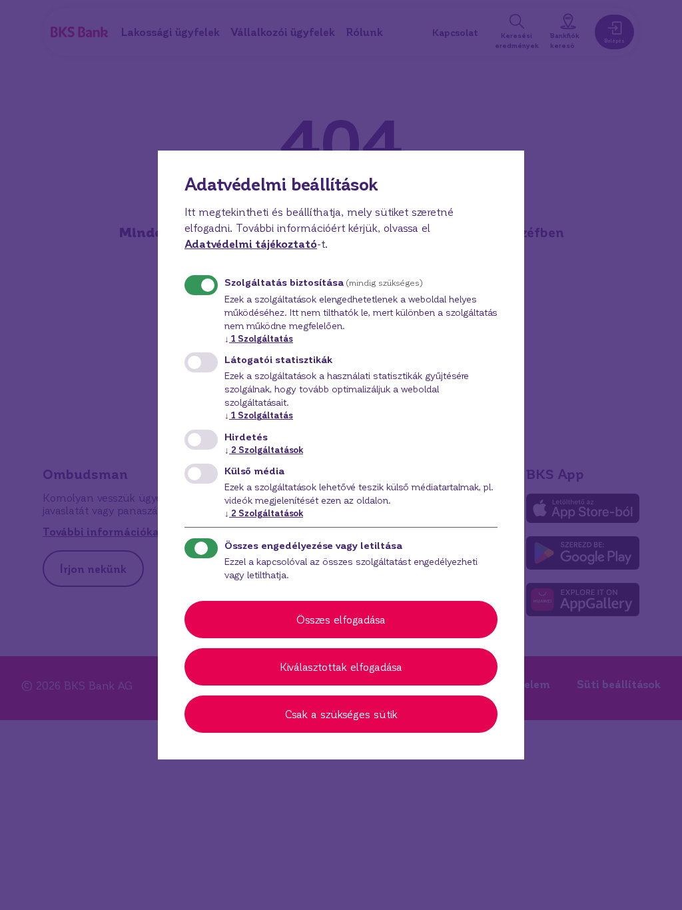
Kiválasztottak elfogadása (341, 666)
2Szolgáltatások (263, 449)
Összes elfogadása (341, 619)
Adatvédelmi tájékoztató (250, 243)
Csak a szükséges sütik (341, 713)
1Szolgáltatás (258, 338)
